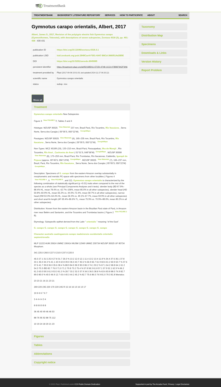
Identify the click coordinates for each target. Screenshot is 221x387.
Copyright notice (44, 362)
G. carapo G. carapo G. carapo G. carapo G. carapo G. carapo (65, 228)
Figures (39, 336)
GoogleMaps (85, 131)
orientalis (91, 221)
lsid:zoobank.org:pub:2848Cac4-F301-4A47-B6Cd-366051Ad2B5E (90, 55)
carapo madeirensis (79, 234)
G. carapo (64, 173)
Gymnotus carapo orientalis (48, 114)
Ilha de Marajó (109, 148)
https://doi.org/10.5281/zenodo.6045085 (77, 61)
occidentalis (96, 234)
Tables (38, 345)
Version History (151, 61)
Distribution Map (152, 35)
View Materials (64, 127)
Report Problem (151, 70)
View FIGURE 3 (49, 120)
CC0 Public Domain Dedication (87, 384)
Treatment (40, 107)
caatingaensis (61, 234)
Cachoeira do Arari (64, 152)
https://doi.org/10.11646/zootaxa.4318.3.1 (78, 50)
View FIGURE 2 (121, 212)
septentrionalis (41, 237)
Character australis (43, 234)
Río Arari (49, 152)
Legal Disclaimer (182, 384)
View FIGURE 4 (41, 179)
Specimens (148, 44)
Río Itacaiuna (113, 128)
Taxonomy (148, 26)
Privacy (171, 384)
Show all (37, 100)
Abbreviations (43, 353)
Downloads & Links (153, 52)
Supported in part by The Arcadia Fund (151, 384)
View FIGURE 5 (57, 179)
